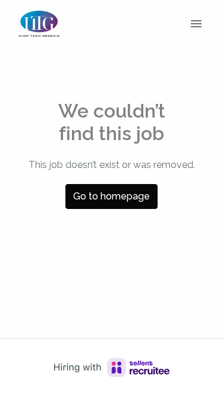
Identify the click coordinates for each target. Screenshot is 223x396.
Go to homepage (111, 196)
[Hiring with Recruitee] (111, 367)
